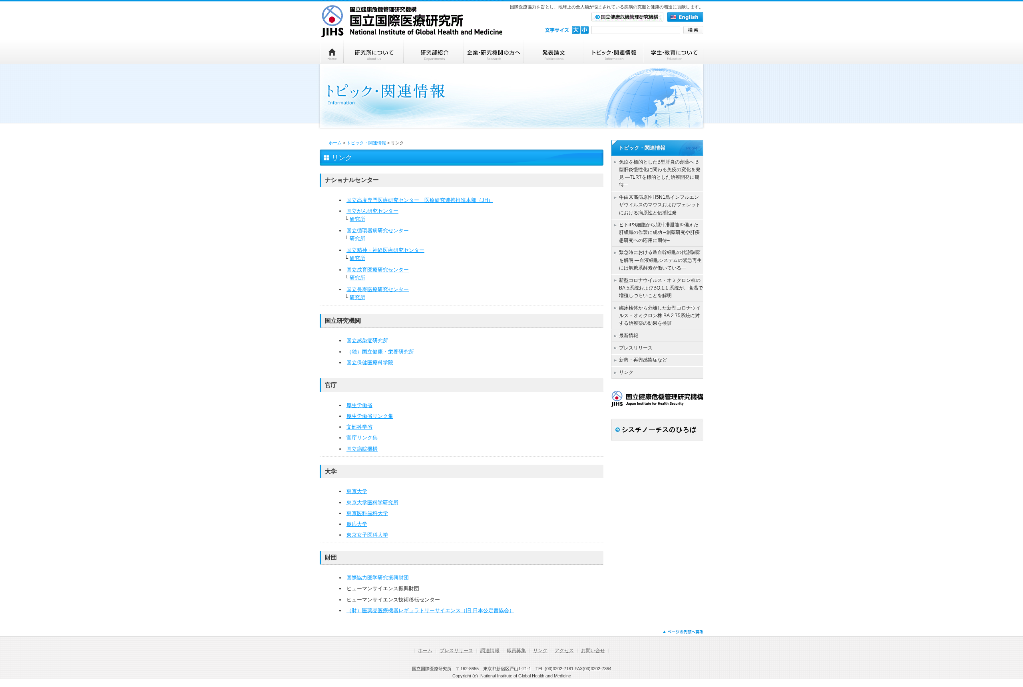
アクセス (564, 650)
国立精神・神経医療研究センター (385, 250)
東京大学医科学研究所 (372, 502)
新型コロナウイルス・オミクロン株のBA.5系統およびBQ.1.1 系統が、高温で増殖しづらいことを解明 (661, 288)
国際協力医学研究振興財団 (377, 578)
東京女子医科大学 (367, 535)
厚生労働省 (359, 405)
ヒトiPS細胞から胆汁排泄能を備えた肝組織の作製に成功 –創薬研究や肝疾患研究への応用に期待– (659, 232)
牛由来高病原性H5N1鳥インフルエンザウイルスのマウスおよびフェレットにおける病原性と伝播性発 (660, 204)
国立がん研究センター (372, 211)
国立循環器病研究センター (377, 231)
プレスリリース (636, 348)
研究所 (357, 219)
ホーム (335, 142)
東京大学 (356, 491)
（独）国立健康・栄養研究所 (380, 352)
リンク (626, 372)
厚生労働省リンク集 (369, 416)
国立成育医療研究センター (377, 270)
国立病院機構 (362, 449)
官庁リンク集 (362, 438)
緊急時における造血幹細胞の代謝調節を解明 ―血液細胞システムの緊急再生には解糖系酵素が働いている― (660, 260)
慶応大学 (356, 524)
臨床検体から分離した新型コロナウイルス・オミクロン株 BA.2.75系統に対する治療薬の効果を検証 (660, 315)
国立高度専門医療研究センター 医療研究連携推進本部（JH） (419, 200)
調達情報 (490, 650)
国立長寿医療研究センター (377, 289)
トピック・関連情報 (366, 142)
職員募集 (516, 650)
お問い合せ (593, 650)
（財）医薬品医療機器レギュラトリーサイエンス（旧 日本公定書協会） (430, 610)
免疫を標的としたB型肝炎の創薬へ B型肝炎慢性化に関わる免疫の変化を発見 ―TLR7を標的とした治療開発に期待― (660, 173)
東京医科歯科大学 (367, 513)
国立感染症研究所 (367, 341)
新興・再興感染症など (643, 360)
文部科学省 (359, 427)
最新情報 (628, 335)
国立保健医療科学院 (369, 362)
